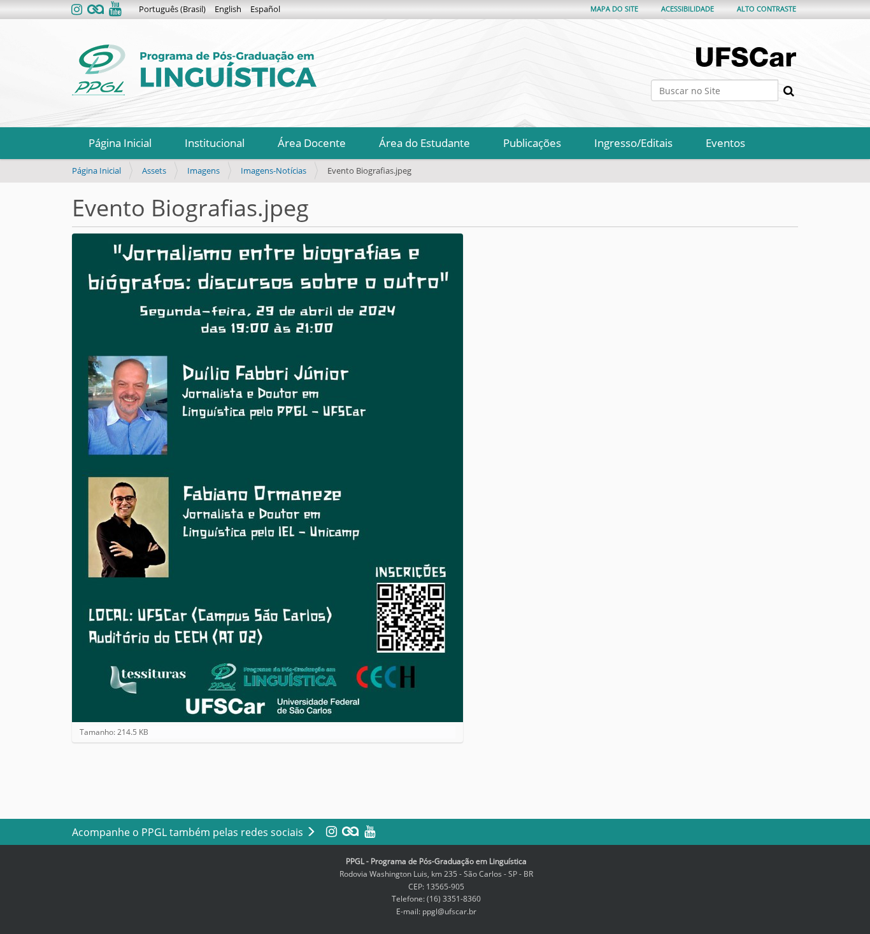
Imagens (203, 170)
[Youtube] (114, 10)
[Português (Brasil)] (194, 70)
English (228, 9)
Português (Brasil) (172, 9)
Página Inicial (120, 143)
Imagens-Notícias (273, 170)
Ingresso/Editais (633, 143)
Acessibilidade (687, 8)
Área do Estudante (424, 143)
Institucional (215, 143)
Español (265, 9)
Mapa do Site (614, 8)
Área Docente (312, 143)
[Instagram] (78, 10)
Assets (154, 170)
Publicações (532, 143)
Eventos (725, 143)
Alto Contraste (766, 8)
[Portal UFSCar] (747, 57)
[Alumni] (95, 10)
